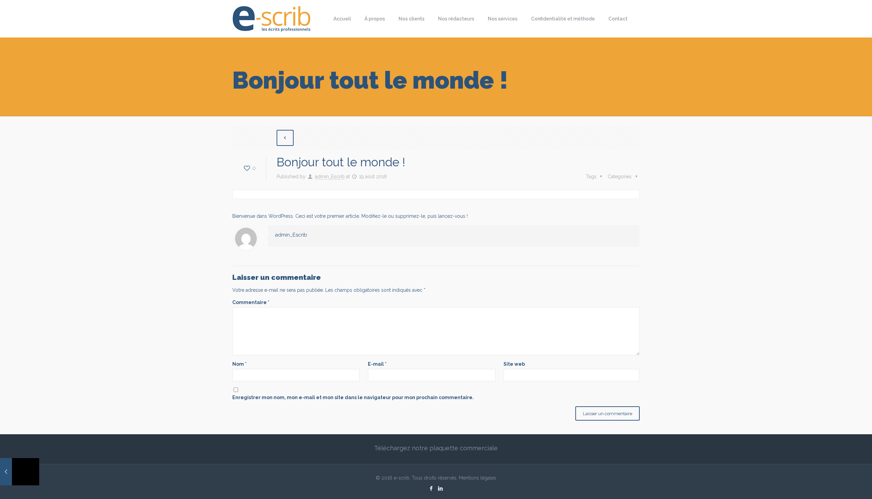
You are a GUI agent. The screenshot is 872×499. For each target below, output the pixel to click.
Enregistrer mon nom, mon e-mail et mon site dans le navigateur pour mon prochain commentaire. (353, 397)
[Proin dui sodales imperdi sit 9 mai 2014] (19, 471)
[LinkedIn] (440, 488)
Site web (514, 364)
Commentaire (250, 302)
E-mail (377, 364)
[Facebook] (431, 488)
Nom (239, 364)
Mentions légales (477, 478)
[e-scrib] (271, 18)
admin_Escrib (330, 176)
